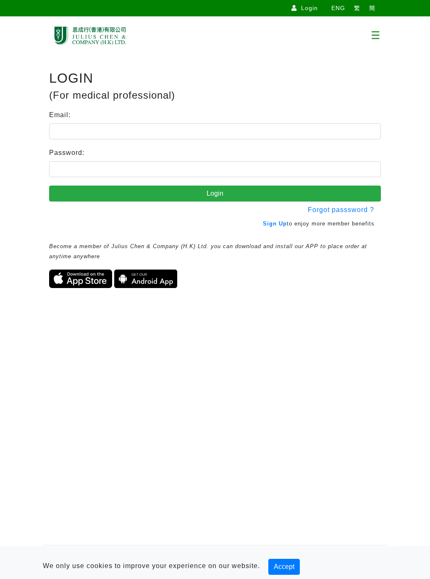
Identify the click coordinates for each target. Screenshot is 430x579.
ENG (338, 8)
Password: (66, 152)
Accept (284, 566)
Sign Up (275, 223)
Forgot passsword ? (341, 209)
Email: (60, 114)
